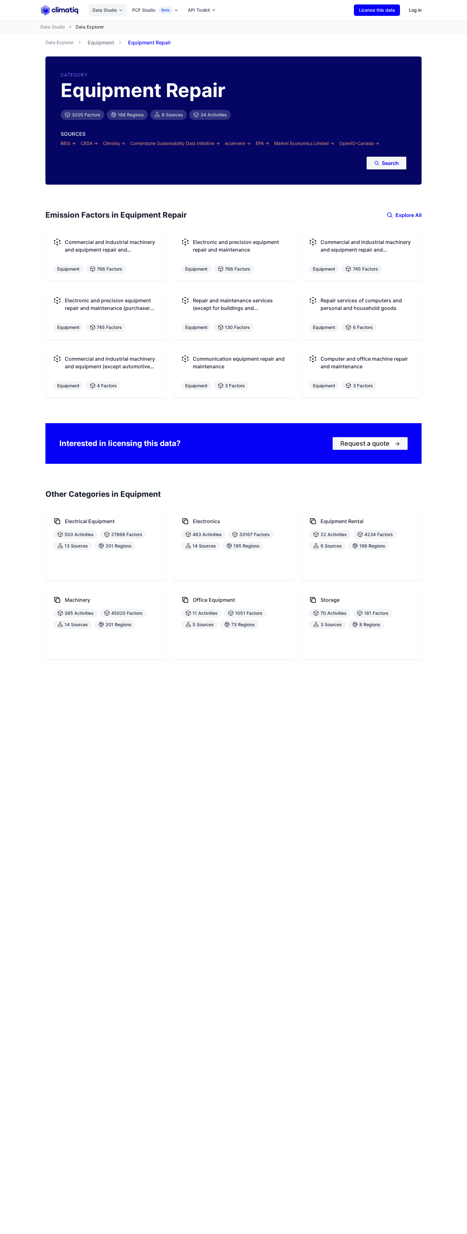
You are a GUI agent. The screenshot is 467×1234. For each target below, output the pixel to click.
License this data (377, 10)
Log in (415, 10)
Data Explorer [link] (90, 27)
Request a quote (370, 443)
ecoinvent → (238, 143)
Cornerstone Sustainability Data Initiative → (175, 143)
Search (390, 163)
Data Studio (104, 10)
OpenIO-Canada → (359, 143)
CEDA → (89, 143)
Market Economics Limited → (304, 143)
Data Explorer (59, 42)
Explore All (409, 215)
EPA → (262, 143)
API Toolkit (199, 10)
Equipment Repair (149, 42)
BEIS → (68, 143)
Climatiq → (114, 143)
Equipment (101, 42)
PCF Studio (151, 10)
